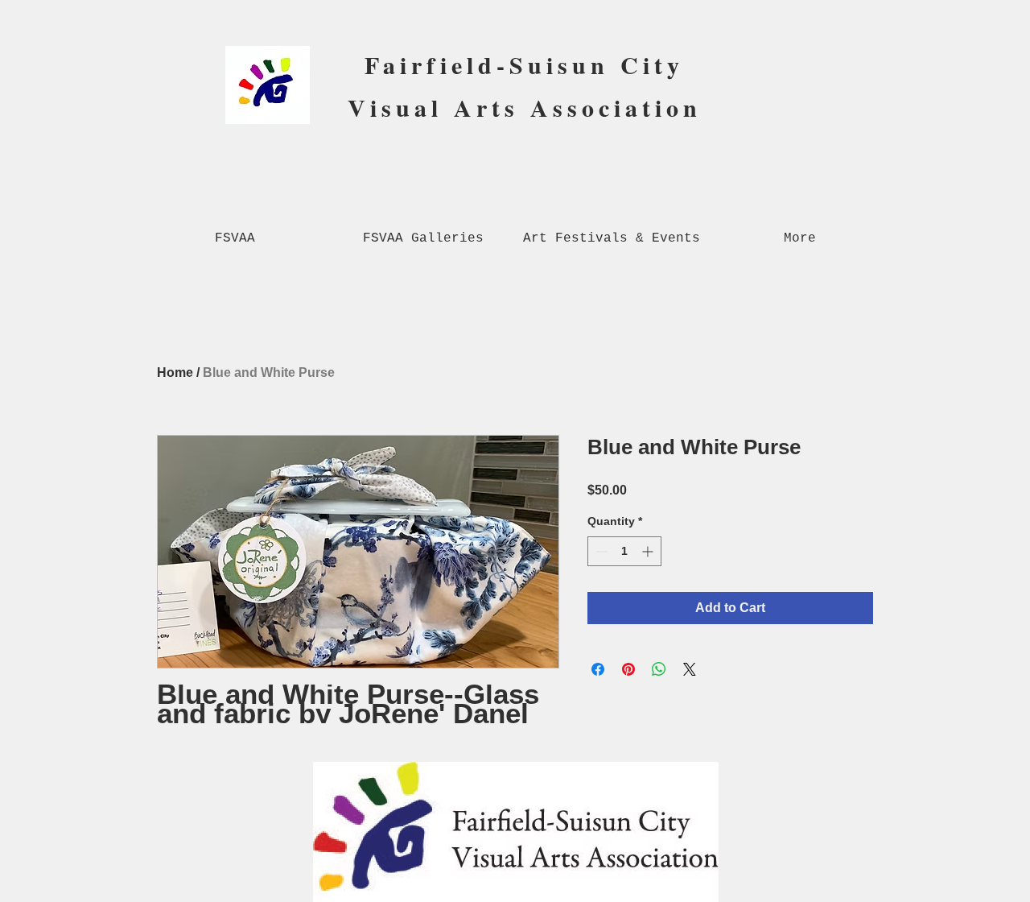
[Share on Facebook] (598, 669)
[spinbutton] (624, 551)
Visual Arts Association (525, 107)
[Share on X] (689, 669)
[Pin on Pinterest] (628, 669)
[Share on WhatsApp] (659, 669)
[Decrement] (600, 551)
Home (175, 372)
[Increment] (649, 551)
